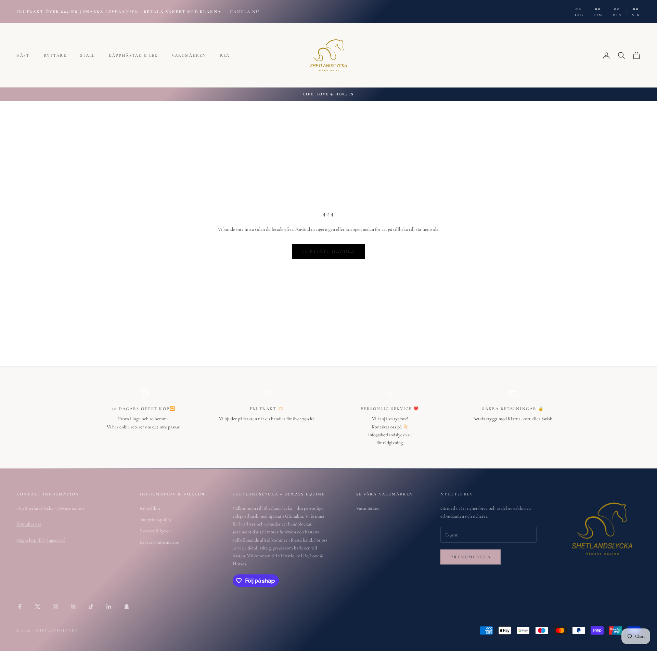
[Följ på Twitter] (37, 606)
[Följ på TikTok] (91, 606)
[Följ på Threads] (73, 606)
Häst (23, 55)
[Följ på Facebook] (19, 606)
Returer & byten (155, 531)
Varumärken (189, 55)
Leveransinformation (159, 542)
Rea (225, 55)
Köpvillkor (150, 508)
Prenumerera (470, 557)
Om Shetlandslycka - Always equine (50, 508)
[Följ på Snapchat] (126, 606)
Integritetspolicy (156, 519)
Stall (87, 55)
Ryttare (55, 55)
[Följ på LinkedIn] (108, 606)
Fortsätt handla (328, 251)
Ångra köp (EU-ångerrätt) (40, 540)
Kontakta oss (28, 524)
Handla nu (244, 11)
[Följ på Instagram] (55, 606)
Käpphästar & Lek (133, 55)
